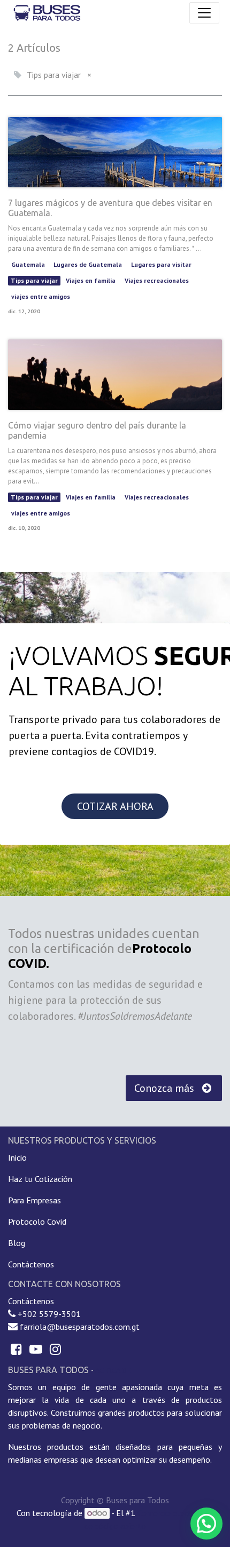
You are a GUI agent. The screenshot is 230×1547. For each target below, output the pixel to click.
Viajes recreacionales (157, 280)
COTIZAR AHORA (115, 806)
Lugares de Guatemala (87, 264)
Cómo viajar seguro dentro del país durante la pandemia (97, 430)
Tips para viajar (34, 280)
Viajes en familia (91, 280)
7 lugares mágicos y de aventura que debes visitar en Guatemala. (110, 208)
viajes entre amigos (40, 296)
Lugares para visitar (161, 264)
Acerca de (113, 1370)
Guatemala (28, 264)
